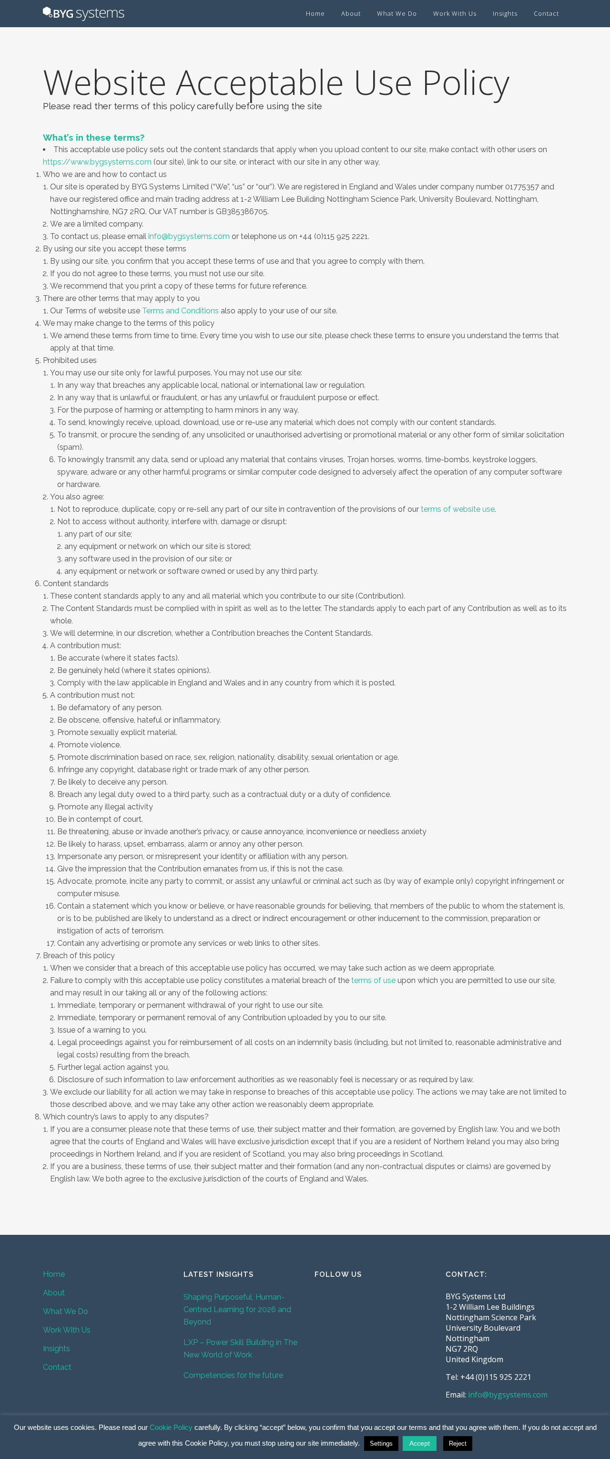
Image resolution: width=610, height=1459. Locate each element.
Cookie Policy (171, 1427)
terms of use (373, 980)
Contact (57, 1367)
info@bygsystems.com (508, 1394)
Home (54, 1274)
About (54, 1292)
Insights (56, 1348)
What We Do (65, 1311)
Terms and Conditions (180, 310)
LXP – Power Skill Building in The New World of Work (240, 1348)
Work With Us (67, 1330)
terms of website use (458, 509)
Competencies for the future (233, 1375)
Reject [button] (458, 1443)
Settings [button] (381, 1443)
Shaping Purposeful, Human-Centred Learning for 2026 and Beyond (237, 1309)
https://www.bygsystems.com (97, 161)
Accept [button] (419, 1443)
